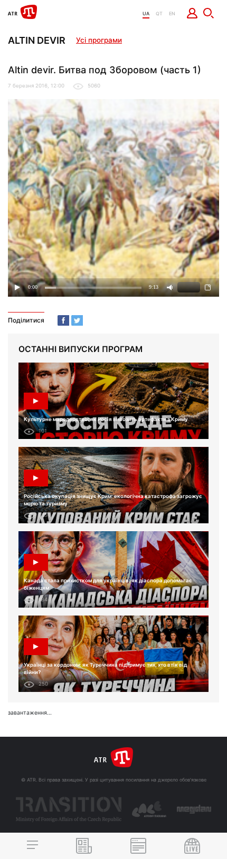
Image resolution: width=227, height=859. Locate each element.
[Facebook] (63, 320)
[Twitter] (77, 320)
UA (146, 13)
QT (159, 13)
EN (172, 13)
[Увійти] (192, 13)
